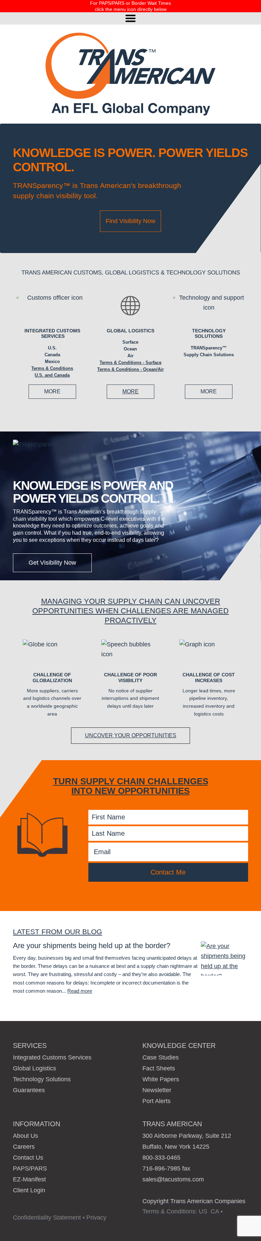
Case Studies (160, 1057)
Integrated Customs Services (52, 333)
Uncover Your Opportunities (130, 735)
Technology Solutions (42, 1079)
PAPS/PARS (30, 1168)
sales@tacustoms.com (173, 1179)
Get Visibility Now (52, 562)
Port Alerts (156, 1101)
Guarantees (29, 1090)
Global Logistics (130, 330)
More (52, 391)
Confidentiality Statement (47, 1217)
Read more (79, 991)
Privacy (96, 1217)
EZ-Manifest (29, 1179)
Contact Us (28, 1157)
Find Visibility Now (130, 221)
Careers (24, 1146)
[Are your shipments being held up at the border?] (224, 958)
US (203, 1211)
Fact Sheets (158, 1068)
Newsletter (156, 1090)
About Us (25, 1135)
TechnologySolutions (209, 333)
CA (215, 1211)
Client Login (29, 1190)
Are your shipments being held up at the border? (91, 945)
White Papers (160, 1079)
